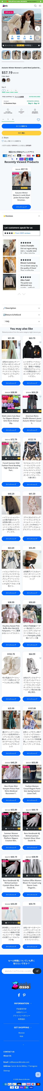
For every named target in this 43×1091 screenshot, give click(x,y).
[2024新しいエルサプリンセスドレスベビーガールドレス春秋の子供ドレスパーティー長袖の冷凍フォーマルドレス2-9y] (11, 915)
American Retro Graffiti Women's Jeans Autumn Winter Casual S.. (32, 419)
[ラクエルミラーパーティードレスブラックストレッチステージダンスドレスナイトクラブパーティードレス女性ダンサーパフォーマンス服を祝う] (32, 451)
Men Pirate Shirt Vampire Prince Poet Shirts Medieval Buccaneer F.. (11, 790)
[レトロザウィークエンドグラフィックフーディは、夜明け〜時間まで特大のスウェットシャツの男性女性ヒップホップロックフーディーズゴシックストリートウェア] (32, 349)
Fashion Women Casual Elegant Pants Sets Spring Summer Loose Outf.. (32, 790)
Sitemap (6, 1070)
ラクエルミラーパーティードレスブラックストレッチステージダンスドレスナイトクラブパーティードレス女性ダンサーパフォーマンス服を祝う (32, 470)
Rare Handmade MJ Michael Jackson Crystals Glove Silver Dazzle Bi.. (32, 837)
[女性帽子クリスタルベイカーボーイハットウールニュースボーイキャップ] (32, 559)
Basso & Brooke (24, 1079)
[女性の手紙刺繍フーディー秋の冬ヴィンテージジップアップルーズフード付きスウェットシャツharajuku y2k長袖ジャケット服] (32, 613)
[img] (9, 233)
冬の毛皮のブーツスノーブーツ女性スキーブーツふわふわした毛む (11, 680)
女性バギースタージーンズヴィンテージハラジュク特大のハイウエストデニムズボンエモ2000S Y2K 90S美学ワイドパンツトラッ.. (32, 933)
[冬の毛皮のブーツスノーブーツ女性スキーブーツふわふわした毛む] (11, 665)
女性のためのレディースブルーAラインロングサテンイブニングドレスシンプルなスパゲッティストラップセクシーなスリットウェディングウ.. (11, 368)
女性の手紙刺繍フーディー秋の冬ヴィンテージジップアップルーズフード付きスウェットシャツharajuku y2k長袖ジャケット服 (32, 632)
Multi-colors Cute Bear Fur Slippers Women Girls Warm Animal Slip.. (11, 419)
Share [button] (6, 137)
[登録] (37, 971)
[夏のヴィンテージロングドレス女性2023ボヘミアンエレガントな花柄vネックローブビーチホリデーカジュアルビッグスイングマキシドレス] (11, 719)
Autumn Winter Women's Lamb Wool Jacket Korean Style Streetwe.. (21, 196)
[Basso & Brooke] (5, 6)
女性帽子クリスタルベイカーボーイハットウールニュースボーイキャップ (32, 575)
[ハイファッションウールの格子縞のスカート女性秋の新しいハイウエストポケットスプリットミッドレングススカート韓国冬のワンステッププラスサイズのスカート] (11, 505)
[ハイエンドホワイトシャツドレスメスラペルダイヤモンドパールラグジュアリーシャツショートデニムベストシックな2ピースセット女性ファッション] (11, 559)
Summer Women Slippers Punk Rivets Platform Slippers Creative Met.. (11, 837)
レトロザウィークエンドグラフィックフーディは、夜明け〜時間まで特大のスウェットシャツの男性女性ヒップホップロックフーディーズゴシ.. (32, 368)
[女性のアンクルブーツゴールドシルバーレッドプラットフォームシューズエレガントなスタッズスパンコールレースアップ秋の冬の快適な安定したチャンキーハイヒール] (32, 665)
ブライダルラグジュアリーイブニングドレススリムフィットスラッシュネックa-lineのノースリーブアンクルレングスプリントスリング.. (32, 523)
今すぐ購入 (21, 133)
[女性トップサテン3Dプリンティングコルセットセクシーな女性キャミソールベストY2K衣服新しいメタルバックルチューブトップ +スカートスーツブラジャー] (32, 719)
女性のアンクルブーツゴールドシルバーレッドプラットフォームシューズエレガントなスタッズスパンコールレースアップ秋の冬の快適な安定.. (32, 684)
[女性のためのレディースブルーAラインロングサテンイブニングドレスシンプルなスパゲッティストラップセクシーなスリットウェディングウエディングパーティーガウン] (11, 349)
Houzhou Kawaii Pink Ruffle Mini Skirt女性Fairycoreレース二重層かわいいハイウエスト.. (11, 629)
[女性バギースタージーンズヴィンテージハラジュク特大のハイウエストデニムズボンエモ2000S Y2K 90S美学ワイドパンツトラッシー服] (32, 915)
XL (16, 90)
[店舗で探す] (35, 6)
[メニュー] (40, 6)
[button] (2, 1)
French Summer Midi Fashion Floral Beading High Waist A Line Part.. (11, 466)
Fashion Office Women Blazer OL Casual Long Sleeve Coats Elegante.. (32, 884)
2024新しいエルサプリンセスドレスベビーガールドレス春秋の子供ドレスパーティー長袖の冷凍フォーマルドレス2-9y (11, 933)
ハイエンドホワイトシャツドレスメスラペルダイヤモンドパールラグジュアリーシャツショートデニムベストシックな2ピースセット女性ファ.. (11, 578)
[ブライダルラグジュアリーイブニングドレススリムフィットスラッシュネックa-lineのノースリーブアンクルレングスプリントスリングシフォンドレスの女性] (32, 505)
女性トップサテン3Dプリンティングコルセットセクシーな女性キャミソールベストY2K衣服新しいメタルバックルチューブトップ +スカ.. (32, 738)
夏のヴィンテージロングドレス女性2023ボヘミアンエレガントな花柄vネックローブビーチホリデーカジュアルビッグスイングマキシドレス (11, 739)
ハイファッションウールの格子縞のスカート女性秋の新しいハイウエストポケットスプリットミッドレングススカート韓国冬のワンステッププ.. (11, 524)
